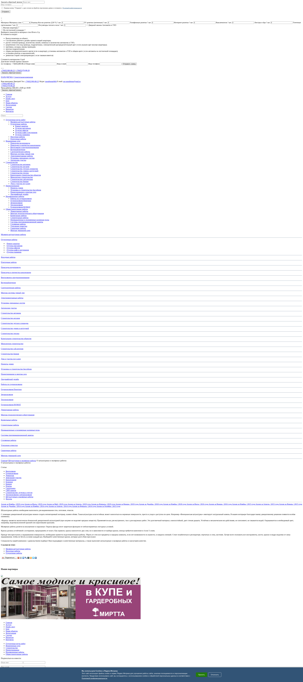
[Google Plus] (18, 557)
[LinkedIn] (23, 557)
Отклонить (215, 675)
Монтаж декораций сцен (20, 230)
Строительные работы (19, 218)
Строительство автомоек (20, 164)
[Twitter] (33, 557)
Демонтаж (10, 476)
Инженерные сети (13, 141)
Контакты (10, 111)
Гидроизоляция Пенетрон (20, 201)
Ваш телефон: (94, 64)
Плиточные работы (18, 139)
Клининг (9, 482)
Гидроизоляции (12, 473)
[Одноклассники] (31, 557)
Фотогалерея (11, 105)
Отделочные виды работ (15, 120)
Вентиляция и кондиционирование (24, 147)
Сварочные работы (18, 228)
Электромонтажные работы (21, 156)
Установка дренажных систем (22, 158)
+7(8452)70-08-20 (23, 70)
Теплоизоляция (16, 205)
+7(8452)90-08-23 (8, 70)
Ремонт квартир (21, 126)
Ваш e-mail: (61, 64)
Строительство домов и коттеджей (24, 171)
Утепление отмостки (18, 226)
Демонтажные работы (19, 211)
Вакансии (10, 109)
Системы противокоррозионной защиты (26, 222)
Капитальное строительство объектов (25, 175)
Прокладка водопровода (20, 143)
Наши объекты (12, 103)
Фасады (9, 499)
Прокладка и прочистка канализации (25, 145)
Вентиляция (11, 471)
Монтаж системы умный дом (22, 154)
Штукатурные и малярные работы (22, 461)
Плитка (9, 486)
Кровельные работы (18, 216)
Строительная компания (23, 77)
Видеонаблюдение (17, 150)
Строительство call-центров (21, 179)
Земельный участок (13, 478)
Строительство (12, 162)
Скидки (9, 107)
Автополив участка (18, 160)
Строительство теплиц (19, 173)
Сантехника (10, 488)
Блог (7, 101)
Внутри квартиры (10, 28)
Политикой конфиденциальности (72, 8)
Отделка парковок (22, 135)
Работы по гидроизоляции (21, 199)
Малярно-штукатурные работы (22, 122)
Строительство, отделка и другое (19, 493)
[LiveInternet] (21, 557)
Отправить (5, 12)
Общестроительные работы (17, 209)
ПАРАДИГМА (7, 77)
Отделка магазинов (23, 128)
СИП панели (11, 490)
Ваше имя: (30, 64)
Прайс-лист (10, 99)
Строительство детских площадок (24, 169)
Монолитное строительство (21, 177)
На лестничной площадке (13, 30)
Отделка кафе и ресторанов (26, 133)
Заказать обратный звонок (11, 73)
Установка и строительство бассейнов (25, 190)
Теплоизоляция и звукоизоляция (19, 495)
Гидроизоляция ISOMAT (20, 207)
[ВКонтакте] (36, 557)
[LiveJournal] (26, 557)
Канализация (11, 480)
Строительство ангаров (19, 167)
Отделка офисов (21, 130)
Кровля (9, 484)
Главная (9, 94)
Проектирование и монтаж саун (23, 192)
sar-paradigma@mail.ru (72, 81)
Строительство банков (19, 181)
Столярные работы (18, 224)
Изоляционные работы (15, 196)
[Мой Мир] (28, 557)
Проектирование (12, 186)
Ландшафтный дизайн (19, 194)
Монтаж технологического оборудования (27, 213)
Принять (201, 675)
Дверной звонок (95, 25)
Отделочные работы (18, 124)
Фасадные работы (17, 137)
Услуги (8, 96)
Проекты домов (16, 188)
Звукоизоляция (16, 203)
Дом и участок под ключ (20, 184)
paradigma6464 (51, 81)
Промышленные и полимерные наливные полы (29, 220)
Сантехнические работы (20, 152)
